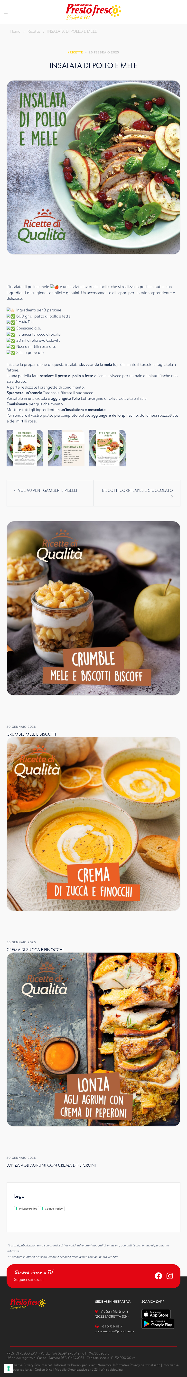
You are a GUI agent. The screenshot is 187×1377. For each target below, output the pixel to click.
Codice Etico (44, 1369)
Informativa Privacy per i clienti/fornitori (82, 1365)
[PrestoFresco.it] (93, 11)
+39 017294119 (111, 1326)
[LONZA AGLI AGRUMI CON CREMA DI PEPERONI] (93, 1039)
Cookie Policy (54, 1208)
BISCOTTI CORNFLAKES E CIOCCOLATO (137, 490)
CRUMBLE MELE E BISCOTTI (31, 734)
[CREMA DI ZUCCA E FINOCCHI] (93, 823)
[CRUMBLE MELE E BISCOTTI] (93, 608)
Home (15, 31)
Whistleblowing (112, 1369)
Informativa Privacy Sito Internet (29, 1365)
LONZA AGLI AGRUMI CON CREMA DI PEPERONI (51, 1165)
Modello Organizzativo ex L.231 (77, 1369)
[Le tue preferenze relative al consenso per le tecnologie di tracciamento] (8, 1368)
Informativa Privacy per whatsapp (136, 1365)
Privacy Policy (28, 1208)
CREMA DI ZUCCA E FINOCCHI (35, 949)
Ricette (34, 31)
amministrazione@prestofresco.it (114, 1331)
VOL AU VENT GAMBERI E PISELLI (47, 490)
